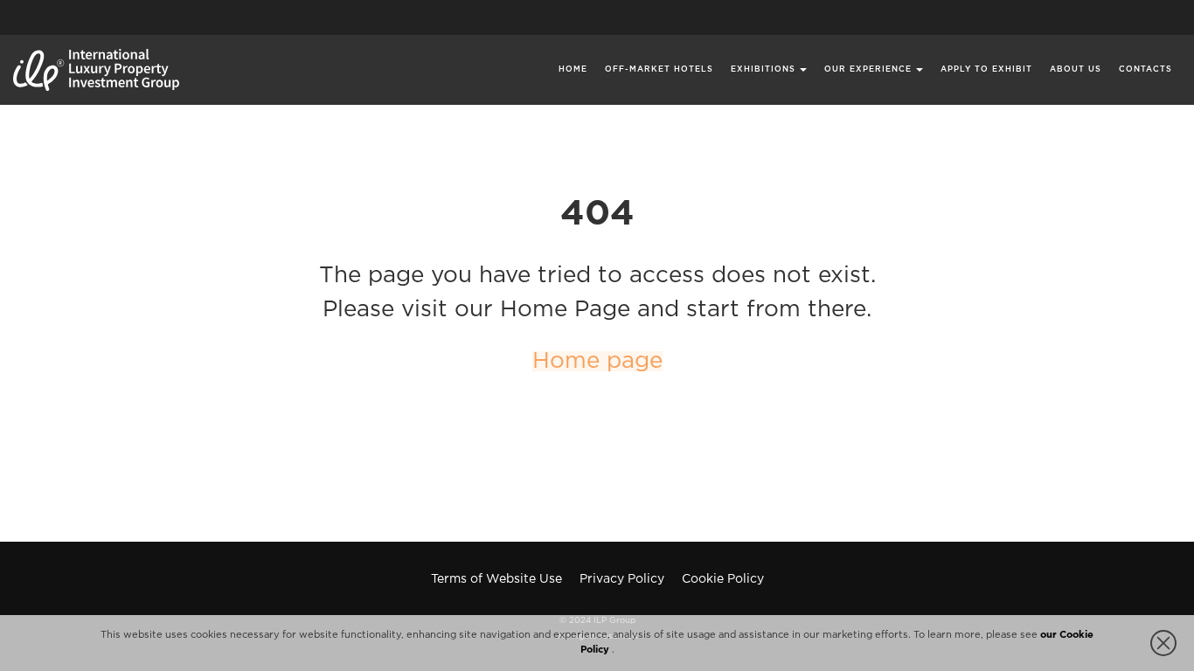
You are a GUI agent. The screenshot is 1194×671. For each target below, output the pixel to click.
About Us (1075, 69)
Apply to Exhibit (986, 69)
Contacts (1145, 69)
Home (573, 69)
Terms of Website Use (496, 579)
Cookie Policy (723, 579)
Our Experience (868, 69)
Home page (597, 361)
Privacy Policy (622, 579)
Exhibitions (763, 69)
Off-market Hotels (659, 69)
